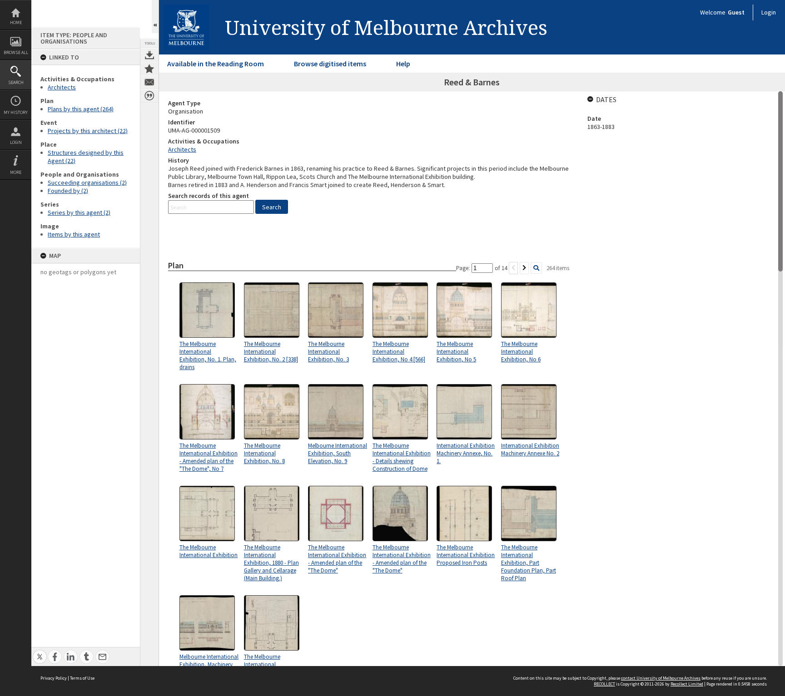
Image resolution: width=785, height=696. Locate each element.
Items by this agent (74, 234)
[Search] (536, 268)
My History (16, 112)
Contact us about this (149, 82)
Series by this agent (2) (79, 212)
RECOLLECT (604, 684)
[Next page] (524, 268)
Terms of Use (82, 678)
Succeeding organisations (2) (87, 182)
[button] (271, 207)
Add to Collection (149, 68)
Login (16, 142)
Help (403, 63)
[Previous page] (513, 268)
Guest (736, 12)
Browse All (16, 52)
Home (16, 22)
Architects (62, 87)
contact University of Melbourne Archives (661, 678)
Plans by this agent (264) (81, 109)
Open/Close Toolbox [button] (155, 16)
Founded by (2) (68, 191)
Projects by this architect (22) (88, 131)
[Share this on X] (40, 652)
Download (149, 55)
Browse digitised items (330, 63)
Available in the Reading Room (215, 63)
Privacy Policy (53, 678)
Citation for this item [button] (149, 96)
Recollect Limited (687, 684)
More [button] (15, 172)
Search (16, 82)
